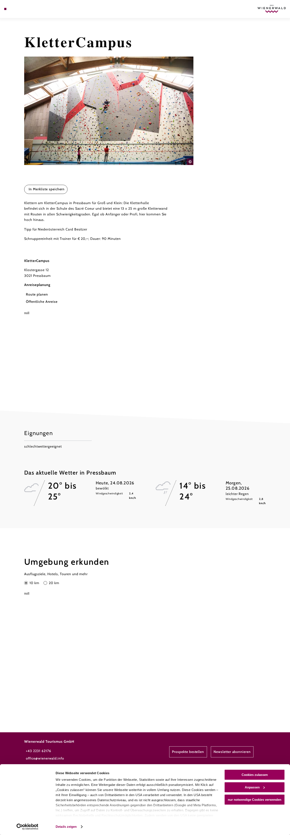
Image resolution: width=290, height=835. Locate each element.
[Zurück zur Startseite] (272, 9)
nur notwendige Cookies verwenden (254, 799)
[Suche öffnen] (25, 9)
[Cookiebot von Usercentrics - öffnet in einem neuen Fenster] (27, 827)
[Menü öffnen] (5, 9)
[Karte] (15, 9)
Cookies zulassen (255, 775)
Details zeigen (66, 826)
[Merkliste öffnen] (20, 9)
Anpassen (252, 787)
